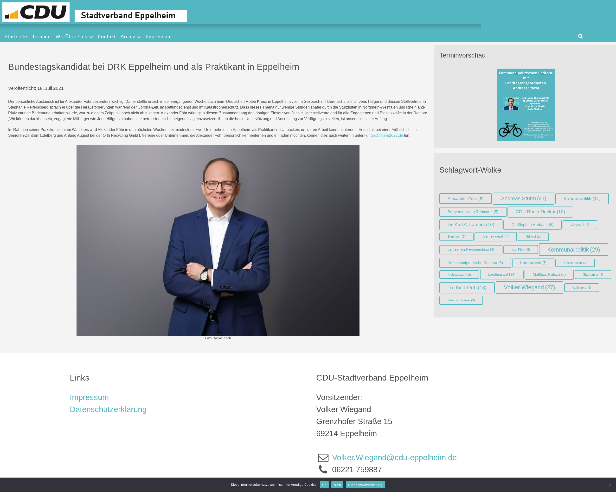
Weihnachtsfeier (461, 300)
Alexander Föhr (466, 198)
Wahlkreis (581, 287)
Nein (337, 485)
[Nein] (610, 484)
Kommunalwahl (533, 263)
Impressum (89, 397)
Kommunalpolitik (573, 249)
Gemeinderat (496, 236)
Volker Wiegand (529, 287)
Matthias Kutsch (549, 274)
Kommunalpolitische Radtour (475, 263)
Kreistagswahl (459, 274)
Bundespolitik (582, 198)
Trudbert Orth (467, 287)
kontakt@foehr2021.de (383, 135)
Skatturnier (593, 274)
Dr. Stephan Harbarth (532, 225)
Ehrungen (456, 236)
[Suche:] (580, 36)
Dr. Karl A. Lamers (471, 224)
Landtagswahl (501, 274)
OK (324, 485)
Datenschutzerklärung (108, 409)
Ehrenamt (580, 224)
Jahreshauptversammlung (471, 249)
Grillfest (533, 236)
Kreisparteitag (575, 263)
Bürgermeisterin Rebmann (473, 212)
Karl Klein (521, 249)
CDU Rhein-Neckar (540, 211)
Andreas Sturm (523, 198)
